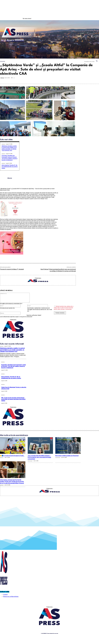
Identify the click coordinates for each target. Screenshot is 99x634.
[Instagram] (92, 18)
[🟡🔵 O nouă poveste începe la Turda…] (12, 445)
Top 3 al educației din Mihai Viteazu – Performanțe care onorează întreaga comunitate (39, 457)
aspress (3, 144)
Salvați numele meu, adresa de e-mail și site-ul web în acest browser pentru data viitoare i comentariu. (64, 308)
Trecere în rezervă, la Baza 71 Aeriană (12, 269)
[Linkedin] (79, 80)
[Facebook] (89, 18)
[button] (96, 61)
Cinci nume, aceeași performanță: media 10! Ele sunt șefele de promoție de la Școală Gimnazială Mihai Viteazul (12, 481)
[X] (68, 80)
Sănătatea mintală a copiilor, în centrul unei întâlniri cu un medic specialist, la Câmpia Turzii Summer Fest (9, 148)
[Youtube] (95, 18)
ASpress (2, 77)
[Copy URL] (90, 80)
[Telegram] (85, 80)
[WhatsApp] (74, 80)
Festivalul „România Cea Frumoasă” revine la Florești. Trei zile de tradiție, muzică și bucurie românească (9, 158)
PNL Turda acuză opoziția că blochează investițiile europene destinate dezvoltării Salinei (13, 399)
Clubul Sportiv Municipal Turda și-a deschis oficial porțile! (13, 388)
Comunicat (2, 61)
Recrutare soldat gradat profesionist (67, 455)
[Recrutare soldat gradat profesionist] (68, 445)
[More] (96, 80)
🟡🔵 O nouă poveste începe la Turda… (12, 455)
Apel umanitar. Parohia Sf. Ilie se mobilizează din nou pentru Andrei (10, 166)
